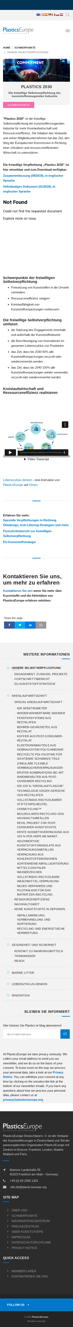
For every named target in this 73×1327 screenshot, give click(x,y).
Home (6, 47)
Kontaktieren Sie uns (18, 590)
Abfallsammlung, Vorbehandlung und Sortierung (33, 919)
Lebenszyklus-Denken (29, 984)
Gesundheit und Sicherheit (34, 944)
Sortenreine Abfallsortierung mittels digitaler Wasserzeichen (43, 868)
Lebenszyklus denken (17, 480)
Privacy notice (24, 1248)
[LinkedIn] (30, 625)
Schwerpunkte (24, 47)
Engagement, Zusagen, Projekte (40, 674)
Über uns (19, 1210)
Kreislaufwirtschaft (29, 695)
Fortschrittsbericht (32, 679)
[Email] (41, 625)
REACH (19, 960)
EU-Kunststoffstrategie (19, 542)
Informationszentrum (31, 1221)
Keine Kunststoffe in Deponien (39, 909)
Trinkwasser (24, 956)
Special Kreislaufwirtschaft (38, 702)
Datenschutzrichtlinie (31, 1242)
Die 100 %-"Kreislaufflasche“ (40, 786)
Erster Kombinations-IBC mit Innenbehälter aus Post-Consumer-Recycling (40, 777)
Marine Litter (23, 972)
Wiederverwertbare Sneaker (41, 713)
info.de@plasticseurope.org (28, 1187)
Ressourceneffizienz (32, 899)
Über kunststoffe (27, 1231)
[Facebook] (9, 625)
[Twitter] (20, 625)
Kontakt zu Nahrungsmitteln (38, 951)
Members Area (24, 1271)
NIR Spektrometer (32, 708)
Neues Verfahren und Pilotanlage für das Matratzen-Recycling (35, 890)
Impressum (21, 1237)
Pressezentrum (25, 1226)
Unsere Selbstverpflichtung (36, 667)
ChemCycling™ (29, 809)
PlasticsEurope (13, 484)
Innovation (21, 995)
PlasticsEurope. (40, 1317)
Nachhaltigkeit (27, 904)
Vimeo (33, 484)
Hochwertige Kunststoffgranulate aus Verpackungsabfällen (39, 845)
